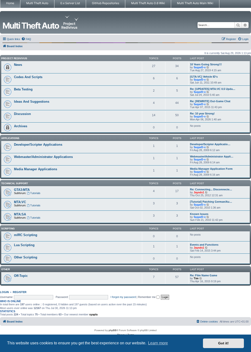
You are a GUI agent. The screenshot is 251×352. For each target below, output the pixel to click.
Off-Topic (21, 276)
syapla (93, 314)
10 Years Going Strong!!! (206, 64)
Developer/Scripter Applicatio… (210, 144)
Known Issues (199, 213)
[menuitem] (26, 39)
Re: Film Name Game (203, 275)
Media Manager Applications (35, 169)
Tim (196, 278)
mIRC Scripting (25, 235)
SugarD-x (200, 67)
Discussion (22, 114)
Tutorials (35, 193)
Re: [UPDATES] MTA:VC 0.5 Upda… (212, 88)
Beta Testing (23, 89)
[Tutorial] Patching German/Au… (211, 201)
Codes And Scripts (28, 77)
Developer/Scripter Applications (38, 144)
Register (19, 292)
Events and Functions (204, 244)
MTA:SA (20, 214)
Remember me (147, 297)
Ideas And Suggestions (31, 101)
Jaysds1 (199, 192)
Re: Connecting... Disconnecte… (211, 189)
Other (5, 269)
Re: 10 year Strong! (202, 113)
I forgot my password (123, 297)
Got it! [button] (223, 343)
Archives (20, 126)
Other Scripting (25, 257)
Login (4, 292)
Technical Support (14, 183)
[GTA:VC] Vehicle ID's (204, 76)
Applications (10, 138)
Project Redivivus (14, 58)
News (18, 65)
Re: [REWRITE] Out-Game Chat (210, 101)
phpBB (112, 330)
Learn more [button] (158, 343)
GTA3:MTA (22, 190)
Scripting (8, 228)
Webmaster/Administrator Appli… (211, 156)
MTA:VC (20, 202)
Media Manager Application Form (211, 168)
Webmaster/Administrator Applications (43, 157)
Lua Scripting (24, 245)
